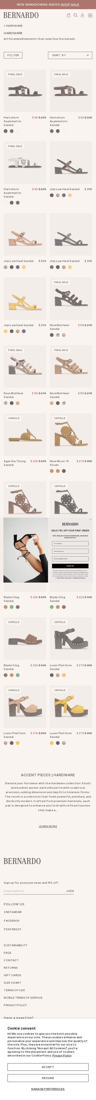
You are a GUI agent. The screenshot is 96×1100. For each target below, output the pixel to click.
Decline (48, 1078)
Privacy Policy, (60, 577)
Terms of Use (68, 577)
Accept (48, 1067)
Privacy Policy (62, 1055)
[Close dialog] (90, 520)
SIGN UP (70, 566)
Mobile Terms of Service (79, 577)
